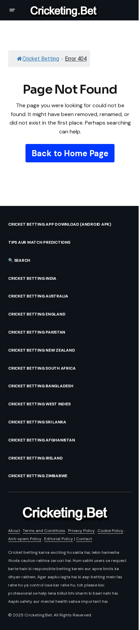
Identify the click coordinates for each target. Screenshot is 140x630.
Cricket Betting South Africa (41, 368)
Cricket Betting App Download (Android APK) (59, 224)
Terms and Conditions (44, 530)
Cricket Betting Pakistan (36, 332)
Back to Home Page (70, 153)
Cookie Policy (110, 530)
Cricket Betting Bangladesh (40, 386)
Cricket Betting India (32, 278)
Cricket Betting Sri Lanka (37, 422)
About (14, 530)
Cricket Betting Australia (38, 296)
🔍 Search (19, 260)
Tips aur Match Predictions (39, 242)
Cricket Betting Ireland (35, 458)
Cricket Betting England (36, 314)
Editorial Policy (58, 539)
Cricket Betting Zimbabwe (37, 475)
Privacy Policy (81, 530)
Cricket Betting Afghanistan (41, 440)
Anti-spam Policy (24, 539)
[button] (12, 10)
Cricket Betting (40, 58)
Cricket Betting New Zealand (41, 350)
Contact (84, 539)
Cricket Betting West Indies (39, 404)
